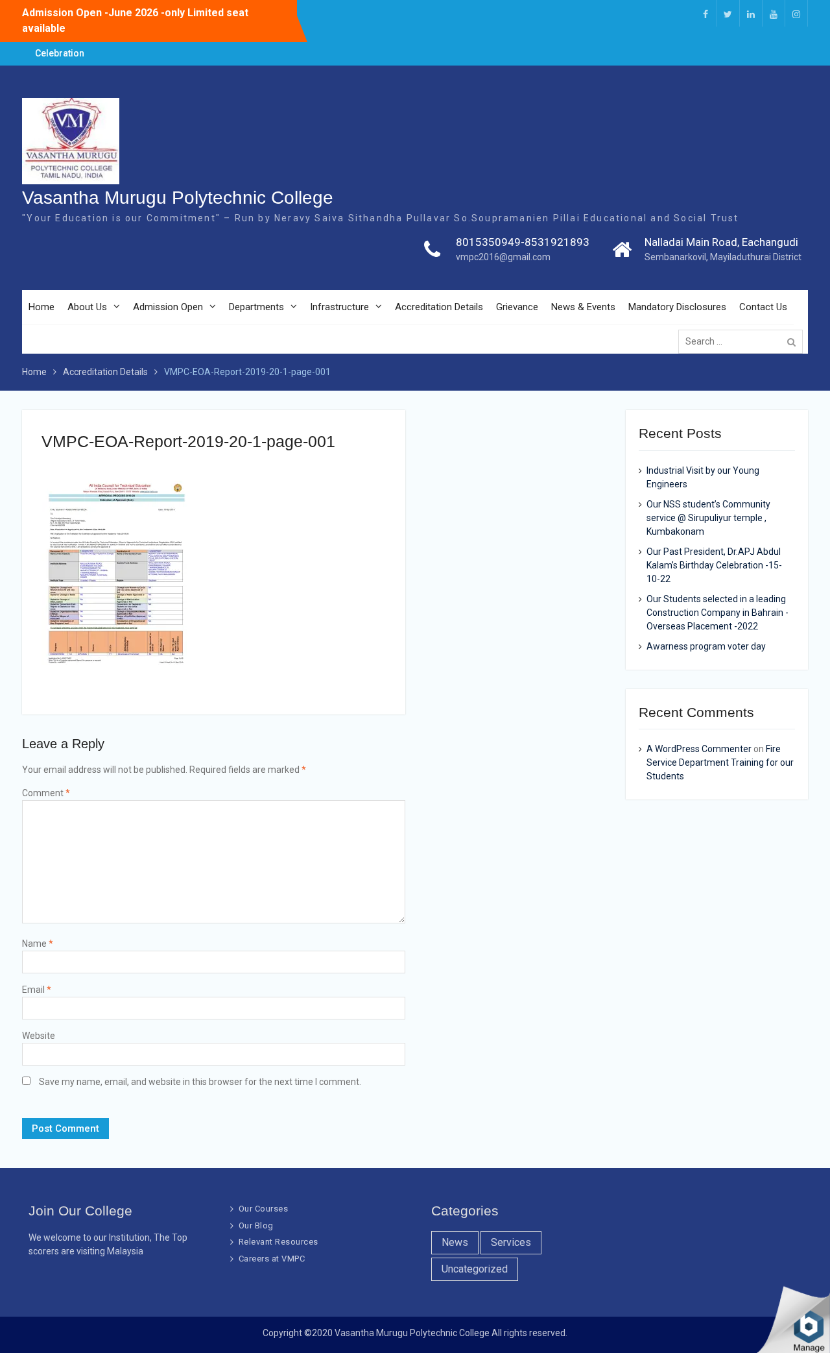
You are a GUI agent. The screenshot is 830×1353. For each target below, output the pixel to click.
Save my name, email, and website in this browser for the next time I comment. (200, 1082)
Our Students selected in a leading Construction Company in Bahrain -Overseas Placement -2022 (717, 612)
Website (38, 1035)
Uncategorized (475, 1269)
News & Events (583, 307)
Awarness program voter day (706, 646)
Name (37, 943)
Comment (46, 793)
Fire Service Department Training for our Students (720, 762)
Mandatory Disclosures (677, 307)
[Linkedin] (750, 13)
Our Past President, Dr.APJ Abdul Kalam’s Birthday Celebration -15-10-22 (714, 565)
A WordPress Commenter (699, 749)
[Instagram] (796, 13)
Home (41, 307)
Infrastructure (339, 307)
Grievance (517, 307)
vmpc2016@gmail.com (503, 257)
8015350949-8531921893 (522, 242)
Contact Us (763, 307)
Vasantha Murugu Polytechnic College (177, 198)
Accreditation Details (439, 307)
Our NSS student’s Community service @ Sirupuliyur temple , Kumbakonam (708, 518)
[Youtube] (773, 13)
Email (36, 989)
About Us (87, 307)
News (455, 1242)
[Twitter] (728, 13)
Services (511, 1242)
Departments (256, 307)
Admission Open (168, 307)
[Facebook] (705, 13)
